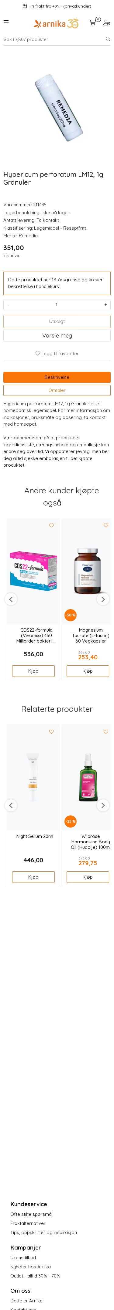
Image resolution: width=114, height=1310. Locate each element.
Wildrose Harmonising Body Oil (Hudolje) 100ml (91, 842)
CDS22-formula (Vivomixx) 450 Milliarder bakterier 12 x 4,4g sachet (36, 635)
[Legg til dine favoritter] (51, 525)
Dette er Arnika (26, 1301)
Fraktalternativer (28, 1223)
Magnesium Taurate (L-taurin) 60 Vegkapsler (90, 635)
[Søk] (108, 39)
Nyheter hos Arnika (30, 1267)
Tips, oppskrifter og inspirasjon (43, 1232)
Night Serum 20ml (34, 836)
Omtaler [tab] (57, 390)
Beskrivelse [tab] (57, 377)
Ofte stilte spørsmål (31, 1214)
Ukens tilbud (23, 1257)
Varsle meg (57, 335)
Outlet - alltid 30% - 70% (35, 1276)
